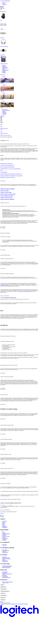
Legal (1, 126)
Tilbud (1, 116)
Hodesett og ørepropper (6, 533)
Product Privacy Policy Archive (5, 135)
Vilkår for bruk (2, 603)
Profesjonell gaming (5, 550)
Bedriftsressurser (5, 561)
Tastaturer (4, 532)
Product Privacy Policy (4, 128)
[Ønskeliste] (1, 120)
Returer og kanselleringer (6, 577)
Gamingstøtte (4, 572)
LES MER (3, 226)
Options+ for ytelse (5, 582)
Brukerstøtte (2, 6)
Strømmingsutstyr (5, 552)
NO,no (2, 7)
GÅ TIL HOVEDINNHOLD (5, 0)
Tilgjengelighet (4, 527)
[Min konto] (1, 121)
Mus (3, 531)
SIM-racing (4, 551)
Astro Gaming (4, 549)
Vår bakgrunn (4, 521)
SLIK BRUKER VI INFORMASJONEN (7, 165)
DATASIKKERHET (3, 172)
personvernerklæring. (3, 507)
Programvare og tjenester (6, 558)
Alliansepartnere (5, 560)
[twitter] (1, 513)
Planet (1, 117)
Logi (1, 124)
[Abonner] (10, 505)
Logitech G (4, 2)
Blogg (3, 523)
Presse (3, 524)
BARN (1, 170)
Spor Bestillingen (5, 576)
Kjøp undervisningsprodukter (7, 565)
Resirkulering (4, 526)
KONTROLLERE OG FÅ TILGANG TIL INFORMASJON (10, 168)
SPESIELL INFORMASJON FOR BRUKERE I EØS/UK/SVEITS (11, 175)
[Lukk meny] (1, 9)
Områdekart (26, 603)
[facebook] (2, 513)
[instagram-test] (0, 513)
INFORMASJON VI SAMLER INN (6, 163)
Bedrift (3, 3)
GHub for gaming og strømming (7, 581)
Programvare (2, 115)
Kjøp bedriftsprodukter (6, 557)
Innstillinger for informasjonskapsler (18, 603)
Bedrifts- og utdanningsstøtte (7, 573)
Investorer (4, 522)
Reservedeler (4, 575)
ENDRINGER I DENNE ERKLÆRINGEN (7, 177)
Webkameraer (4, 534)
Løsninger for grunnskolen (6, 566)
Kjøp (1, 8)
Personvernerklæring (8, 603)
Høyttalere (4, 535)
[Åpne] (2, 122)
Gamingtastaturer (5, 538)
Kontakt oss (4, 574)
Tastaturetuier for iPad (5, 536)
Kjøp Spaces (4, 556)
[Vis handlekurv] (1, 122)
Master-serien (4, 544)
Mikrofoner (4, 540)
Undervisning (4, 4)
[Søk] (1, 118)
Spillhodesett (4, 539)
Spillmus (3, 537)
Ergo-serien (4, 545)
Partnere (3, 559)
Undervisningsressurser (6, 567)
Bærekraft (4, 525)
